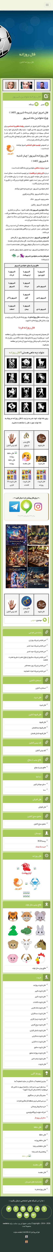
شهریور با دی (41, 309)
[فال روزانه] (16, 536)
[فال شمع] (16, 557)
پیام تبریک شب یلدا (39, 1151)
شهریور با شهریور (11, 284)
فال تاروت (42, 1064)
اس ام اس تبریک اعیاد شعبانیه (35, 671)
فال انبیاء (42, 705)
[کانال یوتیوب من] (26, 1215)
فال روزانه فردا (40, 1189)
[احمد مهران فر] (42, 86)
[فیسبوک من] (30, 1209)
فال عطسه (42, 1172)
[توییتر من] (9, 1209)
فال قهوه (42, 722)
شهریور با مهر (41, 298)
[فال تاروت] (38, 536)
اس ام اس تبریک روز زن (37, 640)
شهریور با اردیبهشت (26, 273)
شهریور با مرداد (26, 284)
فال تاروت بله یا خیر (38, 1058)
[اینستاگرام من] (23, 1209)
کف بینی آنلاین (40, 750)
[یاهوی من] (44, 1209)
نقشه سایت (17, 1232)
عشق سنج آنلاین (40, 824)
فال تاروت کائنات (26, 483)
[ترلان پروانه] (26, 86)
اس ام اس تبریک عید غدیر (36, 646)
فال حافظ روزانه (11, 461)
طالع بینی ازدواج (26, 443)
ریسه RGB (42, 841)
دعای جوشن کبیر (39, 784)
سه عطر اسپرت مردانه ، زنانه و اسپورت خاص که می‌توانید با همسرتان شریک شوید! (29, 1088)
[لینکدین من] (19, 1215)
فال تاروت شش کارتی (38, 1030)
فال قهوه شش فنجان (38, 733)
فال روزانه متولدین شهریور (26, 96)
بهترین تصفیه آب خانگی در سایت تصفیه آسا (30, 1081)
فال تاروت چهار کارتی (38, 1019)
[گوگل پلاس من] (33, 1215)
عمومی (33, 620)
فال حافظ (42, 1135)
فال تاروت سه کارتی (38, 1013)
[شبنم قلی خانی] (10, 86)
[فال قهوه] (38, 557)
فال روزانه (27, 54)
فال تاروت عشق (40, 1047)
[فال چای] (38, 578)
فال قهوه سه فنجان (39, 727)
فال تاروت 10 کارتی (11, 483)
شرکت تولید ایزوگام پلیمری (36, 1112)
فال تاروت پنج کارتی (38, 1025)
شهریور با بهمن (26, 307)
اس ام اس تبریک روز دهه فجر (35, 665)
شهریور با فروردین (41, 273)
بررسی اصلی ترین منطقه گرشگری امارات (31, 1101)
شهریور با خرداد (11, 273)
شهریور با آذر (12, 298)
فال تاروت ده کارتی (39, 1041)
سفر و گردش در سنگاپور (37, 1095)
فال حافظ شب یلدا (39, 1146)
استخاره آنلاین (40, 688)
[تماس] (16, 1209)
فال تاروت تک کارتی (38, 1008)
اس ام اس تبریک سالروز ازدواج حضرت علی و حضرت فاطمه (28, 658)
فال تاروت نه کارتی (39, 1036)
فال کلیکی (42, 807)
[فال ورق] (16, 578)
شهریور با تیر (41, 286)
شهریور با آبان (26, 296)
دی (18, 256)
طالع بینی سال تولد (39, 968)
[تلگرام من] (37, 1209)
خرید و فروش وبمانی (38, 1106)
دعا (44, 790)
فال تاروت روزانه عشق (37, 1053)
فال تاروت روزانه (41, 483)
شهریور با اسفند (11, 307)
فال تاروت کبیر (40, 991)
